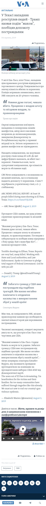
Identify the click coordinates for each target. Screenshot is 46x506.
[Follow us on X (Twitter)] (9, 483)
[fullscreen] (42, 438)
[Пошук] (40, 503)
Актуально (7, 11)
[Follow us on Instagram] (21, 483)
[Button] (38, 43)
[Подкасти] (38, 483)
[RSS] (32, 483)
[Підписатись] (3, 488)
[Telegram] (30, 503)
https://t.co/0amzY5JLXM (20, 200)
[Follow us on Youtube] (15, 483)
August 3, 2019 (29, 206)
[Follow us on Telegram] (26, 483)
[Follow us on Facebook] (3, 483)
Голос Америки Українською (18, 424)
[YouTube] (20, 503)
